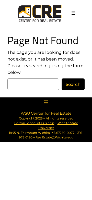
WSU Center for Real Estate (46, 113)
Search (73, 84)
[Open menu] (73, 13)
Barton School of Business (34, 123)
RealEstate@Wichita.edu (54, 137)
